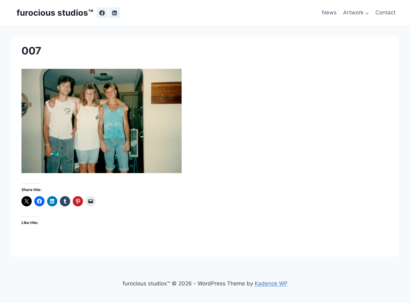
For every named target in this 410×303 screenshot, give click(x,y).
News (329, 12)
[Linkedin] (114, 12)
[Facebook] (102, 12)
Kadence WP (271, 283)
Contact (385, 12)
